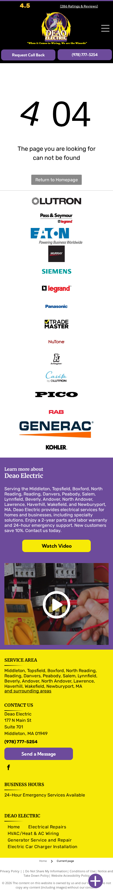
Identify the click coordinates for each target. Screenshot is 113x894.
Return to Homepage (56, 179)
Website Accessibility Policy (70, 875)
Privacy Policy (9, 871)
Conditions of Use (82, 871)
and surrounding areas (27, 691)
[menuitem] (14, 827)
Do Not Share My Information (46, 871)
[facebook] (8, 768)
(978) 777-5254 (21, 741)
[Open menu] (105, 28)
